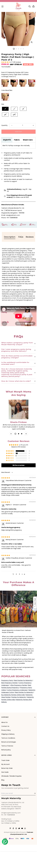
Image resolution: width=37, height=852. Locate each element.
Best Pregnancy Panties (9, 683)
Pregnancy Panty (7, 680)
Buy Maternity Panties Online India (13, 695)
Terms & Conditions (8, 738)
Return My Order (7, 768)
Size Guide (4, 772)
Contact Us (5, 726)
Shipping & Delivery (8, 734)
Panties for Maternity (19, 697)
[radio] (5, 83)
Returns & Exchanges (8, 742)
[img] (5, 478)
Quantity (4, 125)
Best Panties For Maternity (23, 680)
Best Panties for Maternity (24, 692)
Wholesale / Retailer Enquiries (11, 776)
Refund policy (6, 750)
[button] (5, 62)
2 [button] (16, 574)
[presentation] (34, 83)
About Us (4, 722)
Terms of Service (7, 746)
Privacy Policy (6, 730)
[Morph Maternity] (18, 6)
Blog (2, 780)
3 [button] (19, 574)
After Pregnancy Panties (18, 685)
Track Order (5, 760)
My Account (5, 764)
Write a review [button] (18, 465)
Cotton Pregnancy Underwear (17, 690)
